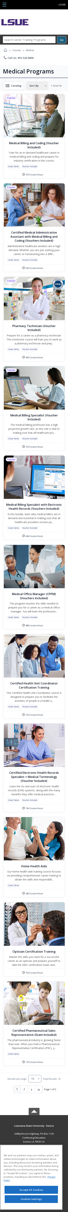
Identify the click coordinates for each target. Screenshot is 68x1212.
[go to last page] (38, 1089)
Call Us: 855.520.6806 (18, 58)
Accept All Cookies (31, 1189)
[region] (31, 1177)
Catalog (16, 85)
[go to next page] (31, 1089)
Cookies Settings (31, 1199)
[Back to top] (34, 1128)
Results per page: (17, 1078)
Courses (16, 50)
